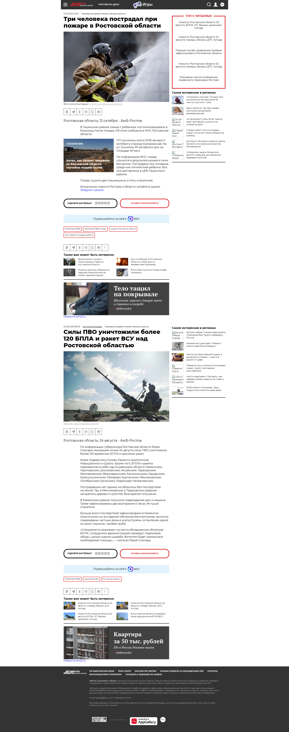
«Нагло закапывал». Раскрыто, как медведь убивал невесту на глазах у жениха (205, 379)
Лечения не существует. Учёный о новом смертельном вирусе (203, 344)
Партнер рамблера (118, 720)
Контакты (212, 671)
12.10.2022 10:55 (71, 13)
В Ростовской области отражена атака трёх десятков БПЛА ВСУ (148, 615)
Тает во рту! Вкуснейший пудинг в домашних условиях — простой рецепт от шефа (204, 357)
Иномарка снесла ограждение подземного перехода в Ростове (199, 79)
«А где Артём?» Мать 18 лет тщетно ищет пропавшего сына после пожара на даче (204, 122)
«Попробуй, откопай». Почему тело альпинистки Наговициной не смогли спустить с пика (204, 100)
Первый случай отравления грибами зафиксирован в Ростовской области (199, 52)
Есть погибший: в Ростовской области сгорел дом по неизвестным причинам (146, 262)
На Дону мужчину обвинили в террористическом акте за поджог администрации (93, 272)
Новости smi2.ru (75, 316)
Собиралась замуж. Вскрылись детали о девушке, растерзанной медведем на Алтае (203, 155)
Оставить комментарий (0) (144, 203)
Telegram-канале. (92, 190)
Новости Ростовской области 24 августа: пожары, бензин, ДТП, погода (199, 38)
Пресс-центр (124, 671)
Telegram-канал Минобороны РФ (81, 423)
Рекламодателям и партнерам (105, 674)
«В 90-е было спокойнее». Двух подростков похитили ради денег (204, 388)
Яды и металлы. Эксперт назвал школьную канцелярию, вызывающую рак (202, 111)
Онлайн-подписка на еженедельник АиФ (182, 671)
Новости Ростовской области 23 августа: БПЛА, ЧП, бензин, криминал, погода (198, 25)
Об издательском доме (101, 671)
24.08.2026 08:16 (72, 326)
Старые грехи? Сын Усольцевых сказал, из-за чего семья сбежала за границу (205, 133)
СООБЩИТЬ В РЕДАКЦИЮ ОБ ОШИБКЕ (143, 674)
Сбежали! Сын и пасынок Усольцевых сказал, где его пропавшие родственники (205, 368)
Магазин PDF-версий (145, 671)
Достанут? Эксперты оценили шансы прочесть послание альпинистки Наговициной (205, 144)
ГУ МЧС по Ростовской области (105, 104)
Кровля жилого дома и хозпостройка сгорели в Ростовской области (90, 262)
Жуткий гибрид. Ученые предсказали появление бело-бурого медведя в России (205, 335)
